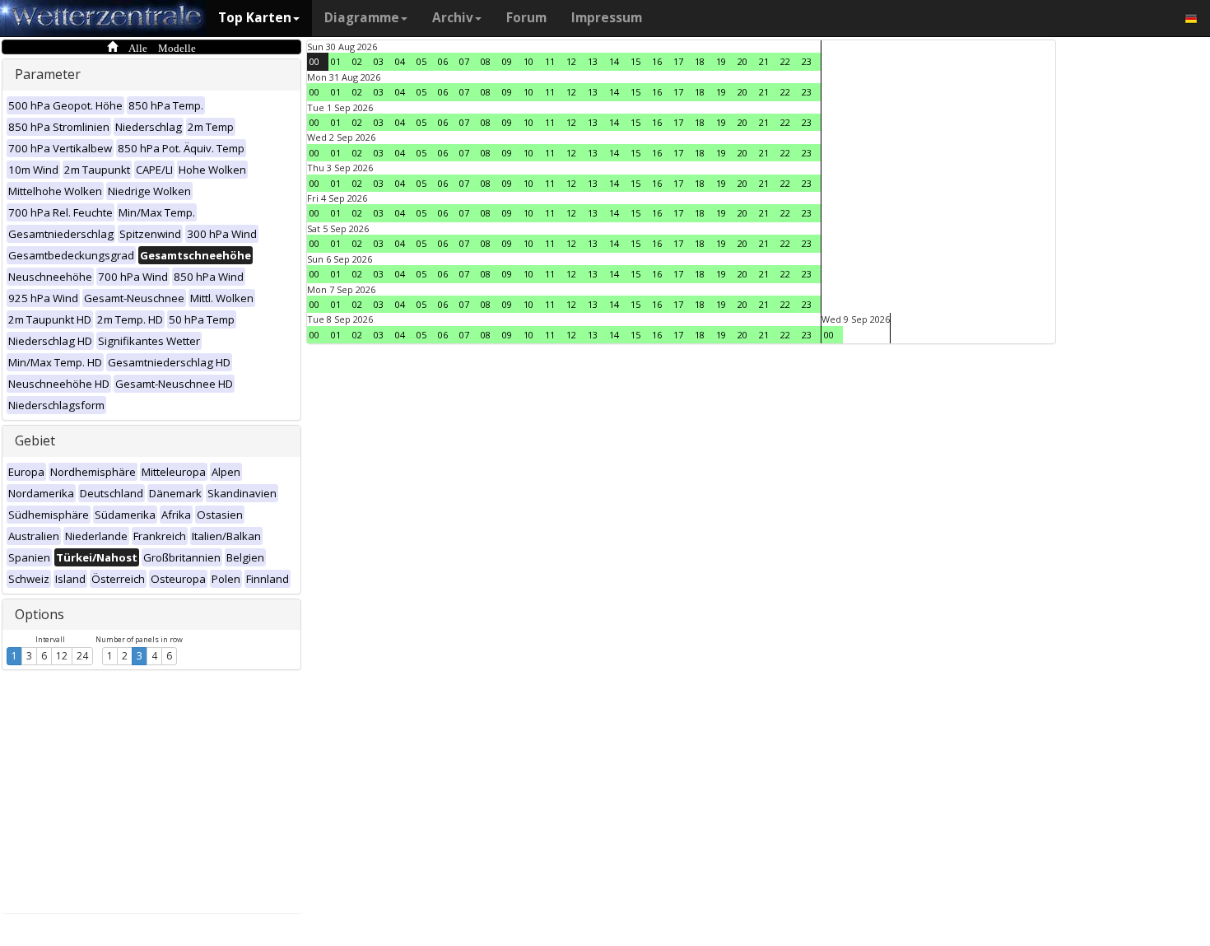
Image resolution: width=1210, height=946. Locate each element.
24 (82, 656)
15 (635, 61)
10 (528, 61)
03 (379, 61)
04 (400, 61)
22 (785, 61)
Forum (526, 17)
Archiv (452, 17)
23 (807, 61)
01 (336, 61)
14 (614, 61)
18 (700, 61)
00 (314, 61)
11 (550, 61)
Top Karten (254, 17)
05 (421, 61)
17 (678, 61)
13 (593, 61)
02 (357, 61)
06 (443, 61)
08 (486, 61)
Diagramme (361, 17)
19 (721, 61)
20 (742, 61)
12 (61, 656)
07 (464, 61)
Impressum (606, 17)
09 (507, 61)
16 (657, 61)
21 (764, 61)
